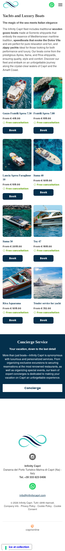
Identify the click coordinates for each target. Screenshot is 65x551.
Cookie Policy (45, 506)
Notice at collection (16, 547)
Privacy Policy (28, 506)
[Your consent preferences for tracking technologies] (6, 548)
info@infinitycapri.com (33, 495)
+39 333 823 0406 (35, 477)
